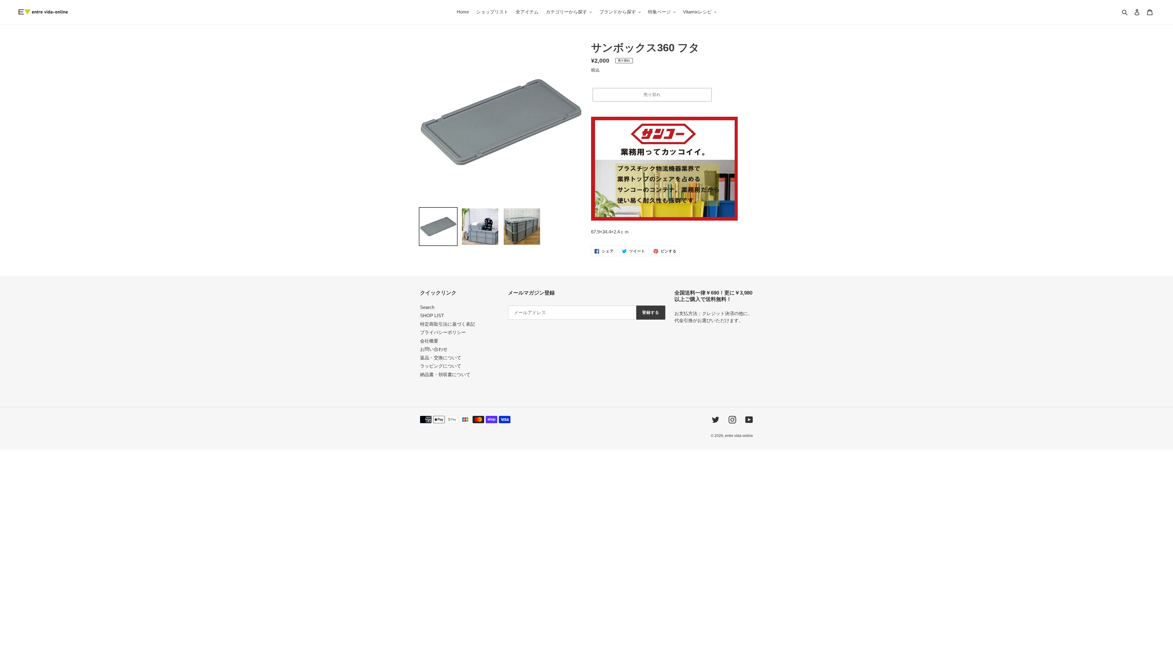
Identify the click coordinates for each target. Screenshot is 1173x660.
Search (427, 307)
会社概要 (429, 340)
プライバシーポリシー (443, 332)
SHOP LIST (432, 315)
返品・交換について (440, 357)
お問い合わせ (434, 349)
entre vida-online (739, 436)
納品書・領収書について (445, 374)
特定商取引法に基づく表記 (447, 324)
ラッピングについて (440, 366)
